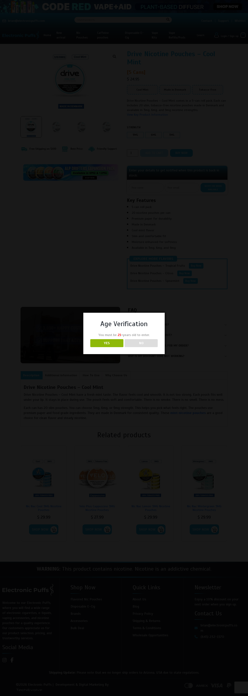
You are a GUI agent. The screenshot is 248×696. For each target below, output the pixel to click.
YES (107, 343)
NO (141, 343)
